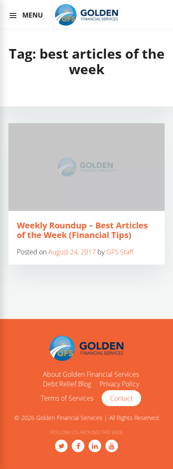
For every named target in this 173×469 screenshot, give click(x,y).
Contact (121, 398)
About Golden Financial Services (91, 375)
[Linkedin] (95, 446)
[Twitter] (61, 446)
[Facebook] (78, 446)
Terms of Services (67, 398)
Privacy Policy (119, 384)
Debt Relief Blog (67, 384)
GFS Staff (120, 252)
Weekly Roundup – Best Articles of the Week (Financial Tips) (82, 230)
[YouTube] (111, 446)
